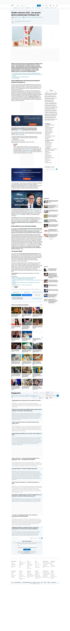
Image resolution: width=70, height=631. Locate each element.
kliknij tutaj (31, 553)
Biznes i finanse (37, 562)
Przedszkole (20, 572)
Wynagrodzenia (21, 563)
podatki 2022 (37, 289)
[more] (41, 289)
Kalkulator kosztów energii (49, 132)
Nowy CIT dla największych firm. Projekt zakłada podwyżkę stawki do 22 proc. (50, 117)
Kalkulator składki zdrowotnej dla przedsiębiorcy (49, 126)
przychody (26, 243)
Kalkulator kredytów (48, 133)
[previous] (31, 538)
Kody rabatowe (53, 574)
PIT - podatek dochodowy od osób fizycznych (24, 289)
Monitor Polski (29, 573)
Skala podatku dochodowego (46, 577)
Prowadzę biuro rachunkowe (46, 563)
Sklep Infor (28, 567)
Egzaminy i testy (21, 575)
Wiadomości (21, 10)
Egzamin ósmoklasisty (22, 578)
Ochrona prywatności (17, 582)
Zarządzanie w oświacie (22, 576)
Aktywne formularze (50, 140)
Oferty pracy (52, 578)
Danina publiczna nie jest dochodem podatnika (20, 76)
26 (49, 169)
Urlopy (20, 565)
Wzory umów (52, 575)
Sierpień (52, 167)
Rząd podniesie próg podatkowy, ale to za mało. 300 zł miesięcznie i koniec (51, 98)
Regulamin (34, 582)
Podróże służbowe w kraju (46, 572)
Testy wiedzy (20, 579)
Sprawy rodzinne (29, 562)
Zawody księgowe (13, 566)
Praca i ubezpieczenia (38, 564)
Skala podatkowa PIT (48, 152)
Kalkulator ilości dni (48, 137)
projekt (37, 262)
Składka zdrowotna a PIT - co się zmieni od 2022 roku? (22, 284)
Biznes (36, 561)
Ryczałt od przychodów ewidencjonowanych (48, 156)
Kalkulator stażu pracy (38, 576)
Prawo (28, 561)
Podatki (12, 562)
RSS (41, 582)
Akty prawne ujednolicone (30, 576)
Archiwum (52, 573)
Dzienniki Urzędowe (29, 574)
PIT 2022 (33, 289)
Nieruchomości (53, 561)
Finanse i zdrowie (37, 567)
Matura (20, 577)
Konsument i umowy (29, 564)
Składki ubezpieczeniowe (46, 574)
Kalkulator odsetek (37, 575)
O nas (12, 582)
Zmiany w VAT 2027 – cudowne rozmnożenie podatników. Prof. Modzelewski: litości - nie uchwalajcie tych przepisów (51, 101)
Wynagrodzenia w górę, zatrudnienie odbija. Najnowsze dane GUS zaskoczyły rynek (51, 115)
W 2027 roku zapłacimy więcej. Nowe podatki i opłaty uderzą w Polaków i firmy (50, 96)
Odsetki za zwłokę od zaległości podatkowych (49, 151)
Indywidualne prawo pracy (22, 562)
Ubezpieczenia (21, 564)
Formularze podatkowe (48, 146)
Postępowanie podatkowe (48, 142)
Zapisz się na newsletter (38, 292)
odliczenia (28, 151)
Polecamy (46, 266)
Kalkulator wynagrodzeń (48, 128)
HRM (19, 567)
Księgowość (17, 10)
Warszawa (32, 174)
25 (47, 169)
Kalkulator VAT (47, 134)
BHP (19, 566)
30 (56, 169)
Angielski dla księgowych (33, 396)
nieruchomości (36, 209)
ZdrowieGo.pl (52, 572)
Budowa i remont (53, 565)
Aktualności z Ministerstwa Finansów (23, 396)
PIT (16, 289)
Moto (35, 565)
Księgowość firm (13, 561)
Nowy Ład (13, 289)
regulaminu (27, 547)
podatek (26, 185)
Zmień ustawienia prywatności (26, 582)
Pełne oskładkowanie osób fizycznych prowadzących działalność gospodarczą (26, 73)
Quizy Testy (46, 161)
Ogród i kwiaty (52, 566)
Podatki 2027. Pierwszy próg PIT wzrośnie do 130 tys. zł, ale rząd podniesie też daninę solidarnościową (51, 112)
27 (51, 169)
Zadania (12, 574)
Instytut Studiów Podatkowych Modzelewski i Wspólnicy (22, 21)
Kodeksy (28, 577)
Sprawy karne (29, 563)
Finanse (52, 564)
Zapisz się (32, 124)
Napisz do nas (28, 292)
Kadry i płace (13, 576)
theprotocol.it (52, 577)
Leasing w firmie (37, 566)
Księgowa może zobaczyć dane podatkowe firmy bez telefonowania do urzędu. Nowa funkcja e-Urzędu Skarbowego (51, 94)
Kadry (20, 561)
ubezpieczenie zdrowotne (23, 133)
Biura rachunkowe (45, 561)
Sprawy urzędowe (29, 565)
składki (19, 129)
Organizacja (12, 572)
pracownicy (16, 88)
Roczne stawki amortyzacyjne (49, 157)
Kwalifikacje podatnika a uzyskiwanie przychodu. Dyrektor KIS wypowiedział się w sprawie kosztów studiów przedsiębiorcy (51, 105)
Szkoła (20, 573)
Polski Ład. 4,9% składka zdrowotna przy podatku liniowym (22, 278)
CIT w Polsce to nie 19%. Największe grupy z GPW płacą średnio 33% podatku (51, 108)
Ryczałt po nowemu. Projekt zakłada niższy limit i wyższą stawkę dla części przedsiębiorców (51, 119)
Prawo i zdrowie (29, 568)
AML (43, 567)
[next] (41, 538)
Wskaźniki (48, 147)
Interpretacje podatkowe (48, 162)
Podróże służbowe (45, 575)
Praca (28, 566)
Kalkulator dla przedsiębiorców (49, 127)
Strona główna (13, 10)
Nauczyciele (20, 574)
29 (54, 169)
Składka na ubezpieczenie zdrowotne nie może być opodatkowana (24, 277)
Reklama (49, 582)
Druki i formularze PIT (48, 143)
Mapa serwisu (54, 582)
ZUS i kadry (12, 565)
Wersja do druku (17, 292)
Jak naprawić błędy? (15, 78)
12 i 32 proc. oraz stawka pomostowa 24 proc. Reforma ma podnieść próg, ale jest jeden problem (51, 103)
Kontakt (45, 582)
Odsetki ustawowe (45, 576)
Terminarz (48, 167)
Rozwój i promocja (13, 575)
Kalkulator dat (47, 138)
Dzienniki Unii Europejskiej (30, 575)
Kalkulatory (48, 123)
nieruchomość (32, 210)
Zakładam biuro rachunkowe (46, 562)
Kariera (38, 582)
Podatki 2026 (46, 198)
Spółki (36, 563)
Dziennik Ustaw (29, 572)
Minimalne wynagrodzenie (46, 573)
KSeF (12, 397)
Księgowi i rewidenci (14, 396)
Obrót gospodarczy (13, 564)
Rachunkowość (47, 141)
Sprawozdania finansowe (46, 566)
